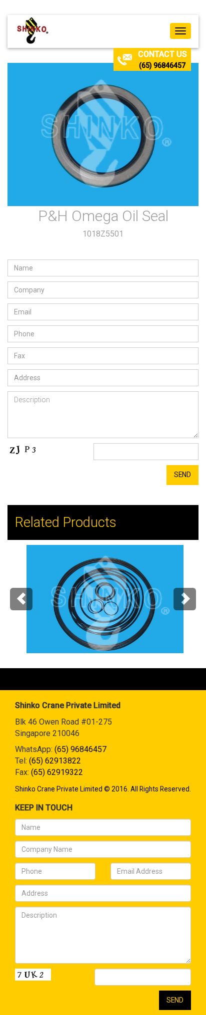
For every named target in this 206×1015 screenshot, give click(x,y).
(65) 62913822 (55, 760)
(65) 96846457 (162, 65)
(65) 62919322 (57, 772)
